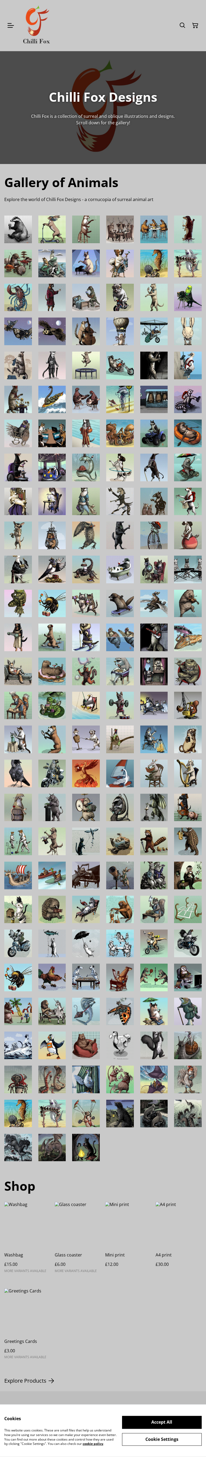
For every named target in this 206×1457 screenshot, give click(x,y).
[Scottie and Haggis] (188, 807)
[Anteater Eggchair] (120, 807)
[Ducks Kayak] (52, 875)
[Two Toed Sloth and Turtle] (188, 467)
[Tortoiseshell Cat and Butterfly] (120, 1011)
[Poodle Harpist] (188, 773)
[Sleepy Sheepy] (86, 501)
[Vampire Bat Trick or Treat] (154, 705)
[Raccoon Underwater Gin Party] (120, 943)
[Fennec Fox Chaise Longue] (18, 671)
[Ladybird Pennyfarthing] (154, 535)
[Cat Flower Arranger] (18, 739)
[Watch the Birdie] (188, 297)
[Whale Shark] (86, 1011)
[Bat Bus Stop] (154, 399)
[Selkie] (154, 1113)
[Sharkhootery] (52, 1113)
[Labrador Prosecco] (154, 297)
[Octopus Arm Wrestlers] (120, 433)
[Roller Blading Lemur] (188, 399)
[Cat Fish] (52, 263)
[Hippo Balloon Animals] (18, 1011)
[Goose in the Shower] (86, 1079)
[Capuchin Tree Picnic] (188, 875)
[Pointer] (188, 501)
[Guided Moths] (18, 331)
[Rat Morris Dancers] (120, 1079)
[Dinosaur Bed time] (86, 297)
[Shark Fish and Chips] (120, 671)
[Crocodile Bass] (154, 637)
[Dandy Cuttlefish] (188, 637)
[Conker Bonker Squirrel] (188, 705)
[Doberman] (18, 467)
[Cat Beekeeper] (18, 909)
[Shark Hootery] (188, 263)
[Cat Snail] (188, 1045)
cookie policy (93, 1443)
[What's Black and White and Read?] (86, 909)
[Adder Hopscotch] (188, 909)
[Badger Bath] (120, 569)
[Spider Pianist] (86, 875)
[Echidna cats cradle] (52, 909)
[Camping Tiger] (154, 739)
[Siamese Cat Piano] (86, 263)
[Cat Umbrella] (86, 943)
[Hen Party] (154, 229)
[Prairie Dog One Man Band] (86, 807)
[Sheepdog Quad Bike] (154, 433)
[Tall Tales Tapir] (154, 501)
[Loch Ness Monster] (188, 1113)
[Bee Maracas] (52, 603)
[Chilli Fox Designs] (36, 25)
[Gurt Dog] (120, 1113)
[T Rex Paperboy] (154, 943)
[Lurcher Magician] (52, 841)
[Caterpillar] (52, 705)
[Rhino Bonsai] (52, 807)
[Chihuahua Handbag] (18, 535)
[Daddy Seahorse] (154, 263)
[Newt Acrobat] (86, 535)
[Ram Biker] (120, 365)
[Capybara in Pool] (52, 671)
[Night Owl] (188, 977)
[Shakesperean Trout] (188, 1011)
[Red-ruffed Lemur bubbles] (86, 671)
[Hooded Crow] (18, 773)
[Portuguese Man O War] (120, 399)
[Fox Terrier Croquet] (18, 841)
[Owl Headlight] (52, 331)
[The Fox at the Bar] (86, 229)
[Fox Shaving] (52, 739)
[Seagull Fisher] (86, 705)
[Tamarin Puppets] (120, 909)
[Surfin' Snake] (52, 399)
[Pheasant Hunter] (120, 739)
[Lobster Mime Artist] (18, 297)
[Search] (182, 25)
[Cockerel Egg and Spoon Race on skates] (52, 977)
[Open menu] (10, 25)
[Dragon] (52, 1147)
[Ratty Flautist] (18, 807)
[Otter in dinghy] (188, 433)
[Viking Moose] (18, 875)
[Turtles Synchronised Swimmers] (120, 637)
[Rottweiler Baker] (18, 637)
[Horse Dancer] (120, 501)
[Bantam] (188, 943)
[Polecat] (86, 637)
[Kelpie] (18, 1147)
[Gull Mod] (18, 943)
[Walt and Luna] (154, 569)
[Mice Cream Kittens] (86, 603)
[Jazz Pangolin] (188, 841)
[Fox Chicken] (188, 1079)
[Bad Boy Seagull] (18, 569)
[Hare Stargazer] (120, 875)
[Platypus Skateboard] (120, 603)
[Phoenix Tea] (86, 773)
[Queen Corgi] (18, 501)
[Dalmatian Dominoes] (86, 977)
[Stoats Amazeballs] (52, 501)
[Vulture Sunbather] (120, 841)
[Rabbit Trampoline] (86, 365)
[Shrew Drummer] (18, 263)
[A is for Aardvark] (154, 773)
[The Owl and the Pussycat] (18, 1045)
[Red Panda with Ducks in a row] (154, 841)
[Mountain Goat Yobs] (154, 875)
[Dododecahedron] (120, 1045)
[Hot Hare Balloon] (188, 331)
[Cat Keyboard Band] (188, 569)
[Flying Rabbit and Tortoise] (154, 603)
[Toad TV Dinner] (188, 671)
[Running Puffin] (52, 1045)
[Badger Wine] (18, 229)
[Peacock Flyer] (154, 331)
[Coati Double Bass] (86, 331)
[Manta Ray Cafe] (154, 1079)
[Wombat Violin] (188, 603)
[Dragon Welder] (154, 807)
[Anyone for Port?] (120, 535)
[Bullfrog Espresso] (18, 603)
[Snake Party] (52, 1079)
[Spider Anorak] (18, 1079)
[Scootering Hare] (52, 229)
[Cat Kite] (86, 841)
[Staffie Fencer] (86, 739)
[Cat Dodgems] (52, 467)
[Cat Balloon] (52, 943)
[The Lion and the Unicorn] (52, 1011)
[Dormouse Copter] (52, 535)
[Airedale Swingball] (154, 977)
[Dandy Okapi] (154, 467)
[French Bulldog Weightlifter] (120, 705)
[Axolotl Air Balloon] (120, 331)
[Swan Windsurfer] (120, 773)
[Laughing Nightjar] (18, 433)
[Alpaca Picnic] (52, 637)
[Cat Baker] (18, 705)
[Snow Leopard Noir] (154, 365)
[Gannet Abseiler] (188, 365)
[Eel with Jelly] (86, 467)
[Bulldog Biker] (120, 297)
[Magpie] (52, 569)
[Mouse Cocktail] (154, 1011)
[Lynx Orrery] (18, 399)
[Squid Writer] (120, 977)
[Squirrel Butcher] (154, 909)
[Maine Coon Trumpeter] (154, 1045)
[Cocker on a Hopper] (188, 535)
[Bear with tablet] (86, 1045)
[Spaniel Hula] (120, 467)
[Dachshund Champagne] (188, 229)
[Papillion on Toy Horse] (120, 263)
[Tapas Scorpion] (86, 569)
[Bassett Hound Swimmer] (86, 433)
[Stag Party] (120, 229)
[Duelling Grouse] (86, 399)
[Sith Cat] (86, 1147)
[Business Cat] (52, 365)
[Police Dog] (52, 773)
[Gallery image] (86, 1113)
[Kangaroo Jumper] (18, 365)
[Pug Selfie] (188, 739)
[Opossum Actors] (154, 671)
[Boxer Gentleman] (52, 297)
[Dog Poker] (52, 433)
